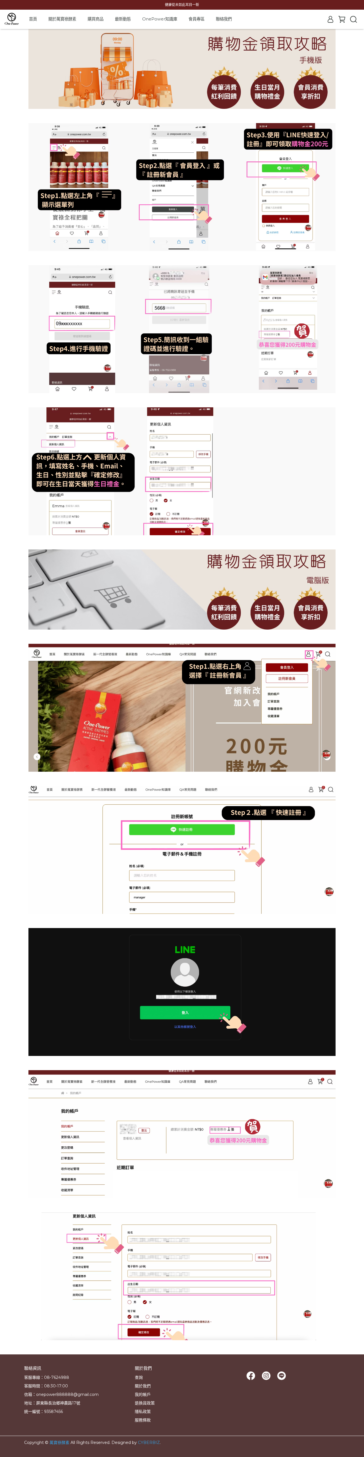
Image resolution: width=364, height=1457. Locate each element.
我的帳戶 (143, 1394)
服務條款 (143, 1420)
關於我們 (143, 1385)
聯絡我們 (224, 19)
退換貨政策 (145, 1403)
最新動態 (123, 19)
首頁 (33, 19)
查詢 (139, 1377)
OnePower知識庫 (159, 19)
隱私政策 (143, 1411)
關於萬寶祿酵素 (62, 19)
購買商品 (96, 19)
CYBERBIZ (149, 1442)
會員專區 (196, 19)
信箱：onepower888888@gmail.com (61, 1394)
